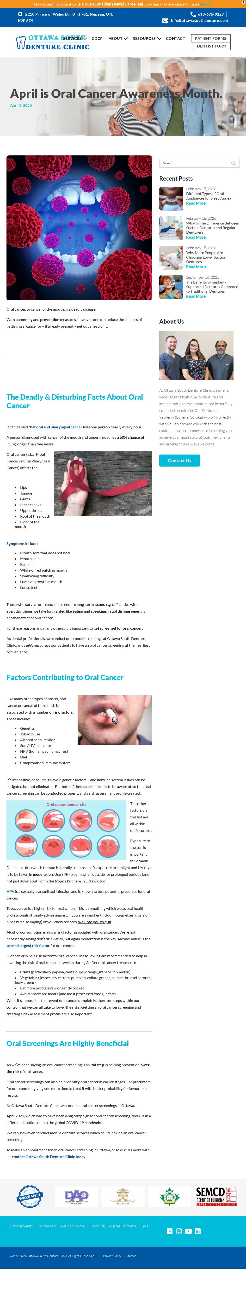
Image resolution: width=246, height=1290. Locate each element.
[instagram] (179, 1231)
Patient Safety (21, 1226)
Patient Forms (211, 38)
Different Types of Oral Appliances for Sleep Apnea (208, 195)
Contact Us (179, 460)
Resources (144, 38)
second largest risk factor (28, 945)
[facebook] (169, 1231)
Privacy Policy (112, 1256)
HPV (10, 891)
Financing (96, 1226)
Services (72, 38)
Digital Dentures (122, 1226)
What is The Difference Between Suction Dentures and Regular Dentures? (212, 227)
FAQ (144, 1226)
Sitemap (131, 1256)
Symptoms (15, 543)
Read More (196, 203)
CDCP (97, 38)
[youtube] (188, 1231)
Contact (175, 38)
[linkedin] (198, 1231)
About (116, 38)
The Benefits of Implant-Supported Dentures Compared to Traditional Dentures (212, 286)
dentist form (212, 46)
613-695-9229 (211, 14)
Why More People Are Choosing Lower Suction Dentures (206, 257)
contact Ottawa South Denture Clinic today (49, 1156)
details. (206, 4)
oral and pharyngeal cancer (59, 427)
